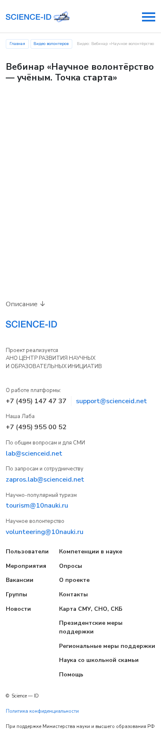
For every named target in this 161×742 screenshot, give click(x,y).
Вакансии (19, 580)
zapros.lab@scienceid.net (45, 479)
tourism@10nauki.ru (37, 505)
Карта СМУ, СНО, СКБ (90, 609)
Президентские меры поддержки (91, 627)
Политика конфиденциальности (42, 711)
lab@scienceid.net (34, 453)
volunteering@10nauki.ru (44, 531)
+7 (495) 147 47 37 (36, 401)
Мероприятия (26, 566)
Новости (18, 609)
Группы (16, 594)
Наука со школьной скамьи (99, 660)
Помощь (71, 674)
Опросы (70, 566)
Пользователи (27, 551)
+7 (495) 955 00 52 (36, 427)
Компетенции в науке (90, 551)
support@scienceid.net (111, 401)
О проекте (74, 580)
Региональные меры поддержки (107, 646)
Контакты (73, 594)
